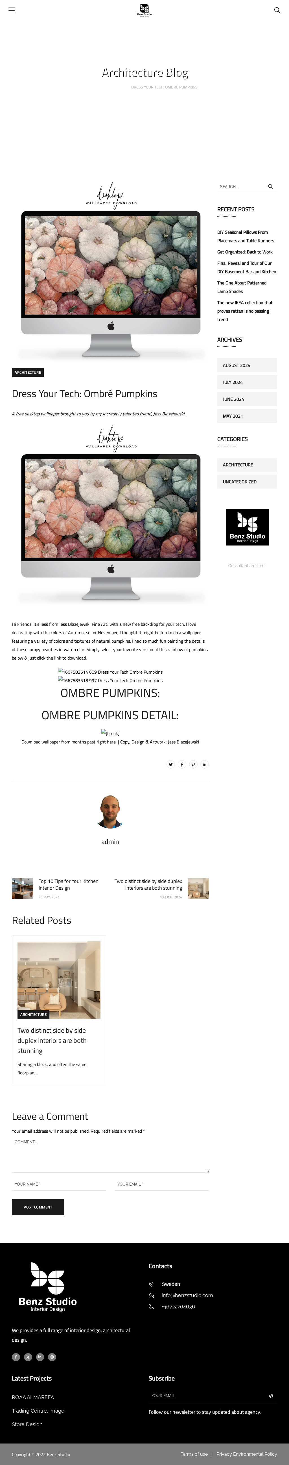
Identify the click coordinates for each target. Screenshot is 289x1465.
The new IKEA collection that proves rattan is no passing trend (245, 311)
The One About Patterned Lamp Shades (241, 287)
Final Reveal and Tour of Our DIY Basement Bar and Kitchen (246, 267)
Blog (117, 87)
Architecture (28, 372)
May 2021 (233, 416)
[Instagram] (52, 1357)
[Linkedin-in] (40, 1357)
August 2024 (236, 365)
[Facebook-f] (16, 1357)
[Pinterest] (193, 764)
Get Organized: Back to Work (245, 252)
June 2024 (233, 399)
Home (97, 87)
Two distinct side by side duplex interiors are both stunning (52, 1040)
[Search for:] (247, 186)
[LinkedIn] (204, 764)
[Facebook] (182, 764)
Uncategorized (240, 481)
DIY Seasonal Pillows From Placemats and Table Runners (245, 236)
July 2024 (233, 382)
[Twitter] (171, 764)
